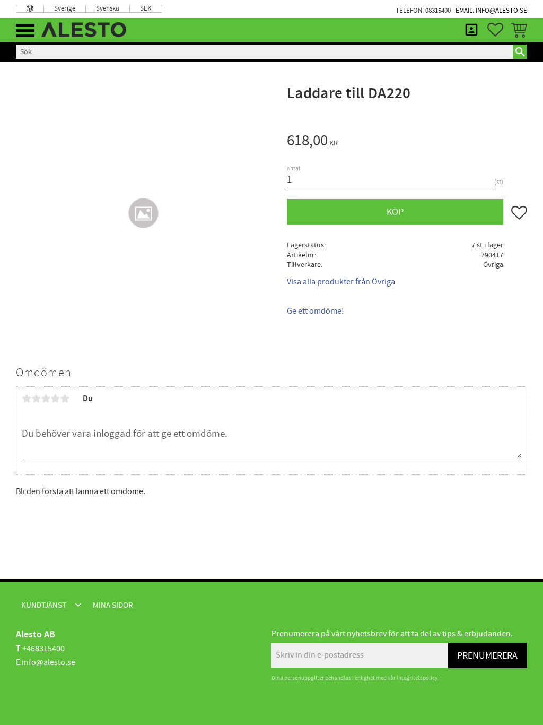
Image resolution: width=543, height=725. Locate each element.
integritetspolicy (417, 678)
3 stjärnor (45, 398)
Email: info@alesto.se (491, 10)
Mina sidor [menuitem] (471, 30)
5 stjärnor (64, 398)
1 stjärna (26, 398)
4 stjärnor (55, 398)
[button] (25, 30)
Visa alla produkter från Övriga (341, 282)
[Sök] (520, 51)
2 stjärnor (36, 398)
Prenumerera (487, 656)
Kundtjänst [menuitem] (43, 605)
